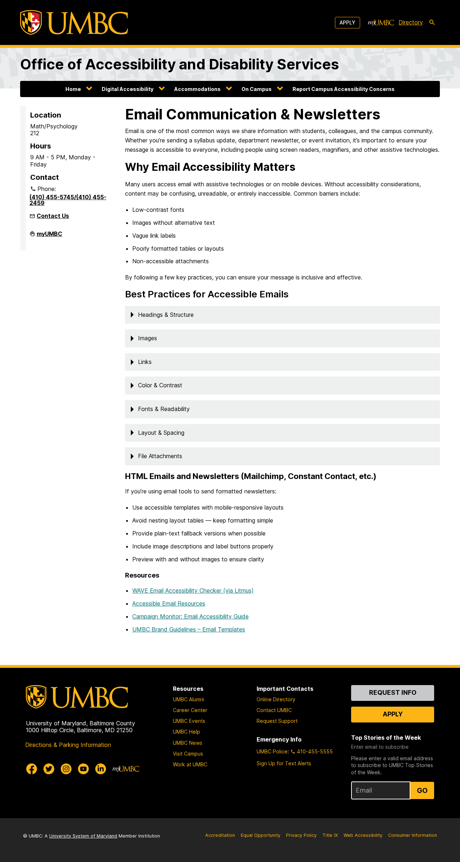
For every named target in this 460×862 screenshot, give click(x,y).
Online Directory (276, 699)
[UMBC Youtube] (83, 769)
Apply (347, 22)
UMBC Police (272, 751)
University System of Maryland (83, 836)
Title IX (330, 835)
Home (73, 89)
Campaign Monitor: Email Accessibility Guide (190, 616)
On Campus (257, 89)
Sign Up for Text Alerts (284, 763)
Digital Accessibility (127, 89)
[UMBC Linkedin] (101, 769)
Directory (410, 22)
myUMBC (49, 236)
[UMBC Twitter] (49, 769)
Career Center (190, 710)
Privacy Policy (301, 835)
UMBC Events (189, 721)
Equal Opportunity (260, 835)
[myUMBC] (381, 23)
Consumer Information (412, 835)
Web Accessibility (363, 835)
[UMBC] (74, 22)
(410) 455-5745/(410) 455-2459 (67, 199)
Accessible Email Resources (168, 603)
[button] (282, 315)
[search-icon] (432, 23)
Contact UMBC (274, 710)
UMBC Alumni (188, 699)
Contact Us (53, 215)
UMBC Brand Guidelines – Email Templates (188, 629)
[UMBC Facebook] (32, 769)
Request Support (277, 721)
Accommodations (197, 89)
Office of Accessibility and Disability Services (179, 64)
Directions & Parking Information (68, 744)
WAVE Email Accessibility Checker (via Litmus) (193, 590)
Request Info (393, 692)
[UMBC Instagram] (66, 769)
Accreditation (220, 835)
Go (422, 790)
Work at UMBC (190, 764)
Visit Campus (188, 754)
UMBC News (187, 743)
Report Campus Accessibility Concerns (344, 89)
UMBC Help (186, 732)
